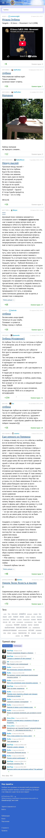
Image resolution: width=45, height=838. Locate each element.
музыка (33, 619)
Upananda (15, 335)
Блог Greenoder (7, 160)
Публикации (17, 646)
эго (22, 635)
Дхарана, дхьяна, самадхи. (15, 747)
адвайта (22, 614)
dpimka (19, 580)
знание (27, 616)
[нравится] (3, 64)
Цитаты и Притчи (7, 579)
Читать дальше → (8, 300)
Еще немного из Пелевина (16, 436)
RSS (11, 776)
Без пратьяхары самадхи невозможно (19, 670)
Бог (40, 614)
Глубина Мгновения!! (13, 338)
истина (33, 616)
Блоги (3, 819)
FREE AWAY (15, 614)
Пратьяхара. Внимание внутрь (16, 752)
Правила (4, 831)
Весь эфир (5, 776)
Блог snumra (6, 433)
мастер (19, 619)
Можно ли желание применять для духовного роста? (24, 713)
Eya (9, 614)
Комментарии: (37, 64)
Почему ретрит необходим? (16, 758)
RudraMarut (20, 160)
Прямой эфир (8, 641)
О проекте (5, 828)
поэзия (16, 624)
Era (12, 403)
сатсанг (31, 630)
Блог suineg (5, 70)
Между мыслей (10, 163)
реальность (36, 627)
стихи (9, 633)
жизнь (22, 616)
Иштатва (39, 616)
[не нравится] (8, 64)
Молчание (7, 95)
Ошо (35, 622)
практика (23, 625)
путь (30, 627)
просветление (21, 627)
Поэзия (4, 310)
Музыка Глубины (11, 19)
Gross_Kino (10, 718)
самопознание (22, 630)
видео (5, 617)
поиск (40, 622)
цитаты (18, 635)
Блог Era (4, 403)
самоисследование (10, 630)
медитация (26, 619)
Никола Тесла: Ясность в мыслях (19, 582)
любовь (13, 619)
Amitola (13, 310)
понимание (9, 625)
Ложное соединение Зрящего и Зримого (20, 653)
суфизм (14, 633)
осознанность (28, 622)
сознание (39, 630)
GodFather (17, 70)
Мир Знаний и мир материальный (17, 664)
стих (4, 633)
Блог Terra (5, 210)
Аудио (4, 16)
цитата (39, 633)
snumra (16, 433)
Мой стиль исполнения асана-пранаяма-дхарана (22, 683)
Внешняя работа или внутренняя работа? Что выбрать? (25, 769)
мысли (39, 619)
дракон (15, 616)
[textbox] (22, 9)
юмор (26, 635)
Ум (29, 633)
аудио (35, 614)
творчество (22, 633)
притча (30, 625)
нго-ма (5, 622)
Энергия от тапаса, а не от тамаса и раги (20, 707)
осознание (20, 622)
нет (10, 622)
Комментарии (7, 646)
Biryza (15, 210)
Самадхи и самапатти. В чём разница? (19, 658)
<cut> (4, 614)
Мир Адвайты (7, 784)
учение (33, 633)
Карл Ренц (6, 619)
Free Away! (5, 335)
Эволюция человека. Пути (15, 764)
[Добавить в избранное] (13, 64)
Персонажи (5, 821)
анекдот (29, 614)
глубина (6, 73)
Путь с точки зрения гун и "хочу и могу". (19, 736)
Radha (9, 667)
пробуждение (10, 627)
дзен (10, 617)
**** (4, 213)
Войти (4, 809)
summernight (15, 16)
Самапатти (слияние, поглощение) (17, 702)
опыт (13, 622)
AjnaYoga (10, 650)
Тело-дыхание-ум (13, 741)
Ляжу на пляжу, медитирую (15, 688)
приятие (36, 625)
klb (8, 662)
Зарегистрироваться (9, 807)
